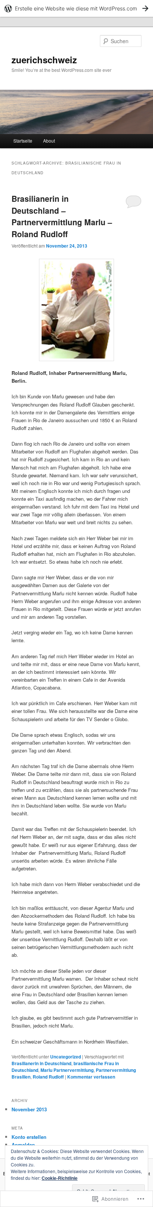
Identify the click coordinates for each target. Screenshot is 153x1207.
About (49, 140)
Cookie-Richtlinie (60, 1178)
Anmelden (23, 1144)
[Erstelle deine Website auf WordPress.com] (76, 8)
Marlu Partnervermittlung (67, 1070)
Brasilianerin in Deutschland (41, 1063)
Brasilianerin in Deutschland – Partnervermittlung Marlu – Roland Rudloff (62, 216)
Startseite (22, 140)
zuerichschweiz (44, 59)
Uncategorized (65, 1056)
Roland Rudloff (48, 1076)
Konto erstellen (29, 1136)
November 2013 (29, 1109)
